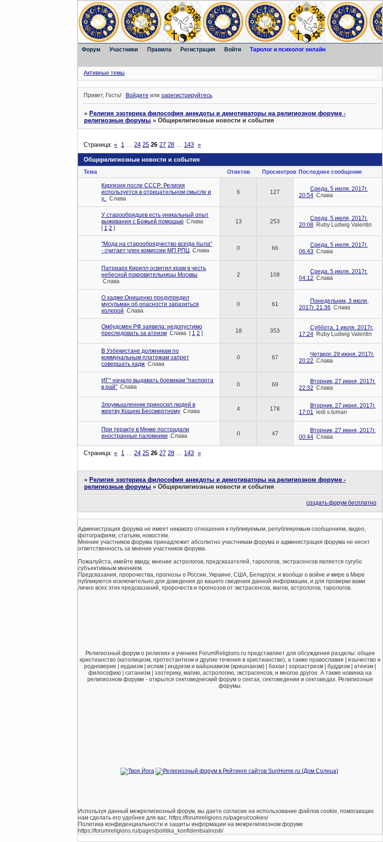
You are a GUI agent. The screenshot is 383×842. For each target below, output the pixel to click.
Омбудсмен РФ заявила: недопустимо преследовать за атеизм (151, 329)
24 (137, 144)
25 (145, 144)
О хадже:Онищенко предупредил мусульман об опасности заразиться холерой (150, 304)
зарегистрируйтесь (186, 95)
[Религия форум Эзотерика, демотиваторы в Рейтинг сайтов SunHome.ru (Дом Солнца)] (247, 771)
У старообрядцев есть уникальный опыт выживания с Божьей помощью (155, 218)
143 (189, 144)
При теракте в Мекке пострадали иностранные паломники (145, 432)
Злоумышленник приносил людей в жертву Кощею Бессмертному (148, 407)
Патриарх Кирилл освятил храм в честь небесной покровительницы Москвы (153, 271)
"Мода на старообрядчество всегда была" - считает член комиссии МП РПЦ (156, 247)
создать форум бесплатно (341, 502)
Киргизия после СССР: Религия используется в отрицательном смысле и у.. (156, 192)
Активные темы (104, 73)
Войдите (137, 95)
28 (171, 144)
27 (162, 144)
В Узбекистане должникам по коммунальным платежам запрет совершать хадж (145, 357)
